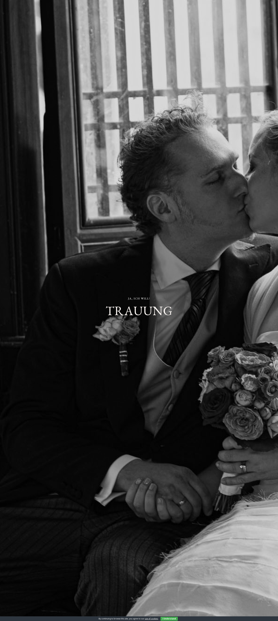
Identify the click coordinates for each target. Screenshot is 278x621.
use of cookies (151, 618)
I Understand (169, 618)
